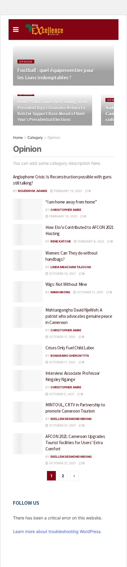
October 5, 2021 (61, 394)
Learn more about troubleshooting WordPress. (57, 531)
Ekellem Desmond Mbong (71, 419)
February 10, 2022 (62, 216)
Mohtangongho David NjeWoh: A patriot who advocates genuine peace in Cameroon (78, 316)
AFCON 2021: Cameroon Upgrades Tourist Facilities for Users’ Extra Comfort (75, 443)
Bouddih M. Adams (32, 191)
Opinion (25, 61)
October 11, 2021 (89, 292)
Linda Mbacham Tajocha (71, 267)
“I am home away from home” (71, 202)
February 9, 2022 (90, 241)
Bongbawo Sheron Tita (70, 355)
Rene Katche (61, 241)
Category (35, 137)
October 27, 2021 (62, 425)
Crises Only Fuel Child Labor (69, 348)
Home (18, 137)
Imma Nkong (60, 292)
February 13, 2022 (67, 191)
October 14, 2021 (62, 273)
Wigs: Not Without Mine (66, 284)
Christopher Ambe (66, 209)
